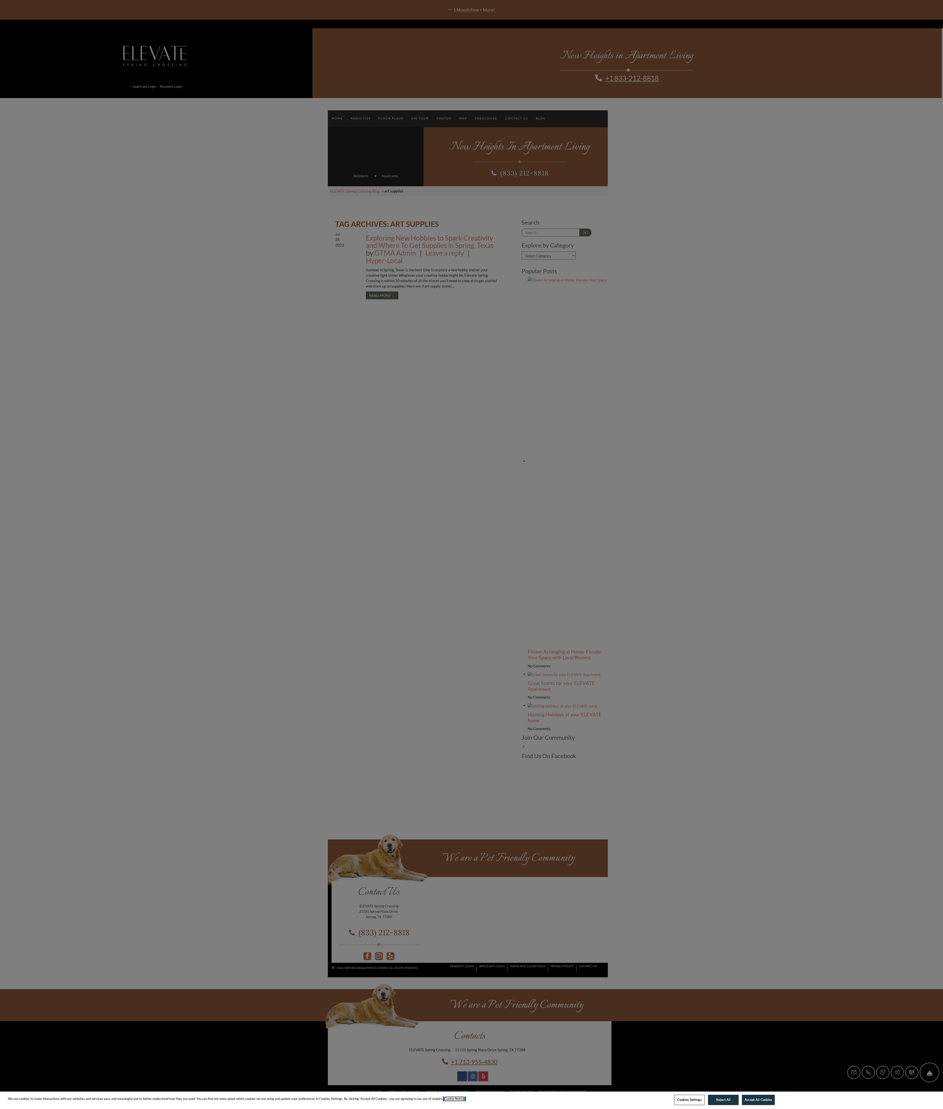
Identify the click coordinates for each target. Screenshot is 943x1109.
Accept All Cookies (758, 1100)
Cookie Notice (454, 1099)
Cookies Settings (689, 1100)
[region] (471, 1100)
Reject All (723, 1100)
